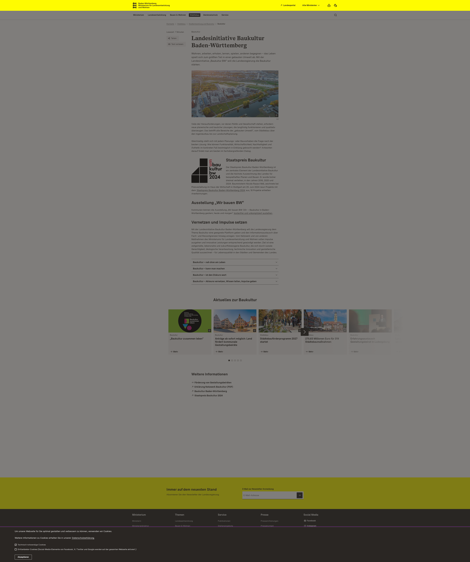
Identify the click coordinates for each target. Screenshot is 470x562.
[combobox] (311, 5)
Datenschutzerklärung (83, 538)
